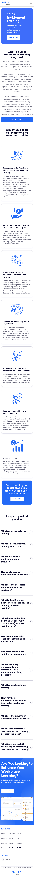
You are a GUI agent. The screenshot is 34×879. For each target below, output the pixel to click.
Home (3, 834)
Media (3, 848)
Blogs (11, 843)
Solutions (4, 843)
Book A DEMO (13, 37)
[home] (5, 3)
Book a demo (17, 120)
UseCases (12, 834)
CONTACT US (7, 791)
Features (4, 838)
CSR (18, 838)
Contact (19, 843)
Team (19, 834)
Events (11, 838)
